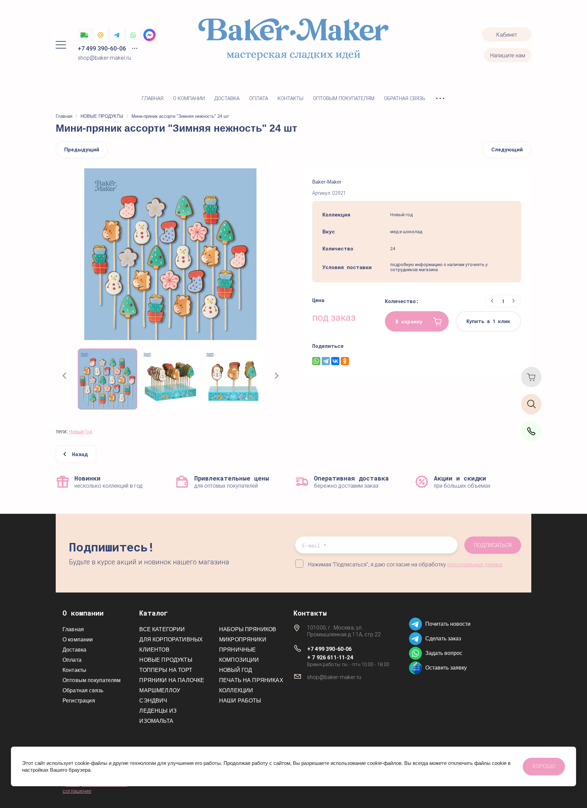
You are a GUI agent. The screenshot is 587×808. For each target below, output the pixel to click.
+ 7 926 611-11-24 (330, 657)
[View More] (440, 98)
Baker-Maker (326, 182)
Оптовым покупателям (343, 98)
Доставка (226, 98)
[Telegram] (326, 361)
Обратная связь (404, 98)
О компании (189, 98)
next (276, 375)
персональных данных (475, 564)
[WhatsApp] (316, 361)
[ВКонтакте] (335, 361)
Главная (152, 98)
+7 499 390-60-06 (102, 48)
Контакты (290, 98)
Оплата (258, 98)
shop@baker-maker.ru (104, 58)
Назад (80, 454)
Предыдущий (81, 150)
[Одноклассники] (345, 361)
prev (64, 375)
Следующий (507, 150)
